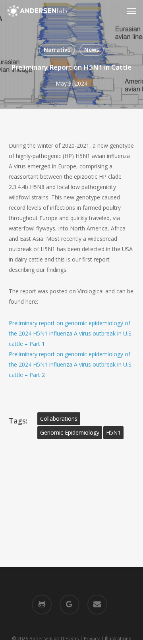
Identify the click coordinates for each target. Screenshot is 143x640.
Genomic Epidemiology (69, 432)
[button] (131, 11)
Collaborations (58, 418)
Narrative (57, 49)
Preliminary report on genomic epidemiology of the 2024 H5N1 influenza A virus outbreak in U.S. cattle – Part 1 (71, 333)
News (91, 49)
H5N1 (113, 432)
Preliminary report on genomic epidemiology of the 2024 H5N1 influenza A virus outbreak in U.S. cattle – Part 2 (71, 364)
